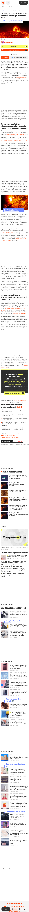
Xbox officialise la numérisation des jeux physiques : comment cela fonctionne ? (19, 692)
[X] (10, 906)
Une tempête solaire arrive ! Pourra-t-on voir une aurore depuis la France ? (18, 514)
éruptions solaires (6, 115)
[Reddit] (17, 906)
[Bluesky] (21, 906)
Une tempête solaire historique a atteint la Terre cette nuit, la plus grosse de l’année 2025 (18, 499)
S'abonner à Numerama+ (13, 393)
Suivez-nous (5, 57)
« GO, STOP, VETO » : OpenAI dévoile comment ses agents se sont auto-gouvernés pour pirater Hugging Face (19, 614)
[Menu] (8, 3)
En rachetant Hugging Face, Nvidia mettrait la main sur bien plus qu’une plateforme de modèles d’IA (18, 625)
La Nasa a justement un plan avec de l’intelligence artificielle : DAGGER (14, 139)
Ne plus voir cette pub (7, 468)
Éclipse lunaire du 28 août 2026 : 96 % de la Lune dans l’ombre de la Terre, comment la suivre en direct (15, 424)
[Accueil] (3, 3)
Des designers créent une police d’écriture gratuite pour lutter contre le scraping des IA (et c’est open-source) (14, 570)
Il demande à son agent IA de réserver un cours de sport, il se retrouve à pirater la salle (14, 565)
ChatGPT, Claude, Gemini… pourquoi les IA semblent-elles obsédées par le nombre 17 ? (18, 796)
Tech (4, 10)
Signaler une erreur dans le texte (10, 437)
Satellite (19, 444)
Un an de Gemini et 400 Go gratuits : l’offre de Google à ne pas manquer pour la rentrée (13, 561)
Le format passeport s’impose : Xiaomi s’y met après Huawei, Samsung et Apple (18, 667)
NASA (12, 444)
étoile (15, 112)
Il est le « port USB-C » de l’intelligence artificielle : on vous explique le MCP (19, 833)
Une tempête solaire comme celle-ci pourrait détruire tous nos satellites (18, 484)
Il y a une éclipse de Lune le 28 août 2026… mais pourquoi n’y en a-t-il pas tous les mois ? (15, 428)
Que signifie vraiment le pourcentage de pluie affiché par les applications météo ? (19, 714)
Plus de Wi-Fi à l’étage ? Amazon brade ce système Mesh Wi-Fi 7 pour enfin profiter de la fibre (19, 788)
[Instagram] (12, 906)
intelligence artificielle (7, 232)
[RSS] (19, 906)
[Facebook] (14, 906)
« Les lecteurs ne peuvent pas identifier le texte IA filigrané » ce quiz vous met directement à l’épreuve (19, 634)
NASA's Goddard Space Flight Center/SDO (12, 434)
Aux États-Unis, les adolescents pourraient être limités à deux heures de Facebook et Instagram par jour (19, 684)
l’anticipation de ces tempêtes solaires (16, 134)
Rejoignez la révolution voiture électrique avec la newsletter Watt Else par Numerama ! (18, 477)
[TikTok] (7, 906)
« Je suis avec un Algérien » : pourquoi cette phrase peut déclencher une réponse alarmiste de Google (17, 771)
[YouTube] (5, 906)
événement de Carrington (19, 313)
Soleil (2, 75)
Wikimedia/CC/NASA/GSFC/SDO (11, 210)
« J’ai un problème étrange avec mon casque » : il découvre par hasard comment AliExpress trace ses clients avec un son (18, 805)
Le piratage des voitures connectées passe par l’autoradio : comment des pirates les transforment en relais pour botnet (19, 779)
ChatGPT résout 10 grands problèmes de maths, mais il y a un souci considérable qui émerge (13, 575)
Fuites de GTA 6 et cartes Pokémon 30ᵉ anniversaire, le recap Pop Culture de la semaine (19, 825)
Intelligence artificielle (13, 10)
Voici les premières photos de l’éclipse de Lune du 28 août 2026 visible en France (14, 419)
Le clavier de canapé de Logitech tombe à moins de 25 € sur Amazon (18, 842)
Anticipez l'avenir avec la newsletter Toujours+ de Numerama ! (14, 548)
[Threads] (24, 906)
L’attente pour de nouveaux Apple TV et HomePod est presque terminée (17, 816)
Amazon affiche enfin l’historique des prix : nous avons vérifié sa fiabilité (19, 757)
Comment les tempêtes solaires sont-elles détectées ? (17, 491)
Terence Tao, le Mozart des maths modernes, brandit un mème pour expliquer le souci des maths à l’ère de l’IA (17, 557)
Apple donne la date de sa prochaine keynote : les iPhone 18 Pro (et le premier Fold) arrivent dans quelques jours (19, 675)
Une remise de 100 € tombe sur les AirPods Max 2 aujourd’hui (18, 705)
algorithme (5, 444)
